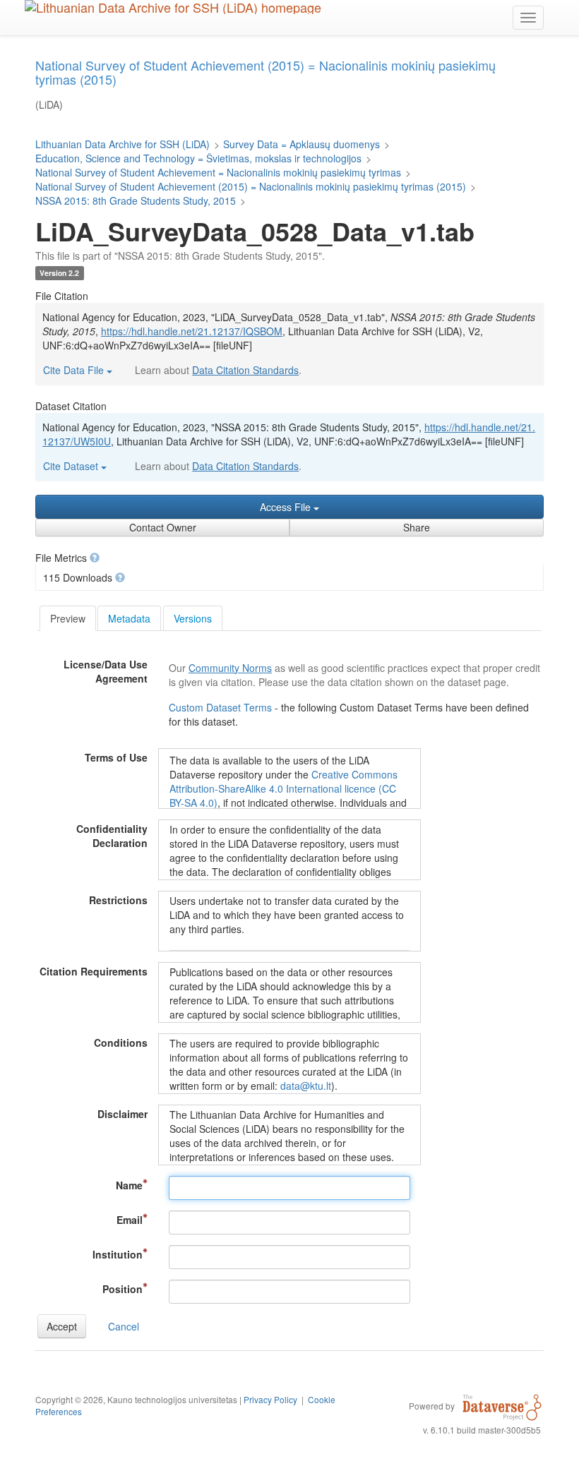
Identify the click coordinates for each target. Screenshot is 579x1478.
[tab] (68, 618)
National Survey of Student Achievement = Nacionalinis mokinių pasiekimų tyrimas (218, 172)
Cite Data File (75, 370)
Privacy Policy (270, 1399)
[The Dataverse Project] (502, 1405)
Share (416, 527)
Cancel (123, 1326)
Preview (67, 618)
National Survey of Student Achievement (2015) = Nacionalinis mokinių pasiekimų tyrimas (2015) (250, 186)
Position (122, 1289)
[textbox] (289, 1188)
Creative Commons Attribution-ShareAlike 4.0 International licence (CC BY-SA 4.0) (283, 788)
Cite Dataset (72, 466)
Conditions (121, 1042)
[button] (95, 558)
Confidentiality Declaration (112, 836)
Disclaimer (122, 1114)
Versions (193, 618)
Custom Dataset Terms (222, 707)
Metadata (129, 618)
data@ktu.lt (305, 1086)
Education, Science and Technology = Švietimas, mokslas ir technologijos (198, 158)
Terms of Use (116, 757)
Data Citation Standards (245, 370)
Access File (287, 507)
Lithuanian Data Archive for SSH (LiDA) (122, 144)
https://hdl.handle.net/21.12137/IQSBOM (191, 331)
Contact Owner (162, 527)
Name (129, 1185)
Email (130, 1220)
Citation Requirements (94, 971)
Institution (117, 1254)
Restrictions (118, 900)
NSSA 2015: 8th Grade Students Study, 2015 (135, 200)
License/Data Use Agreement (106, 671)
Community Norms (230, 668)
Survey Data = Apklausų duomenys (301, 144)
